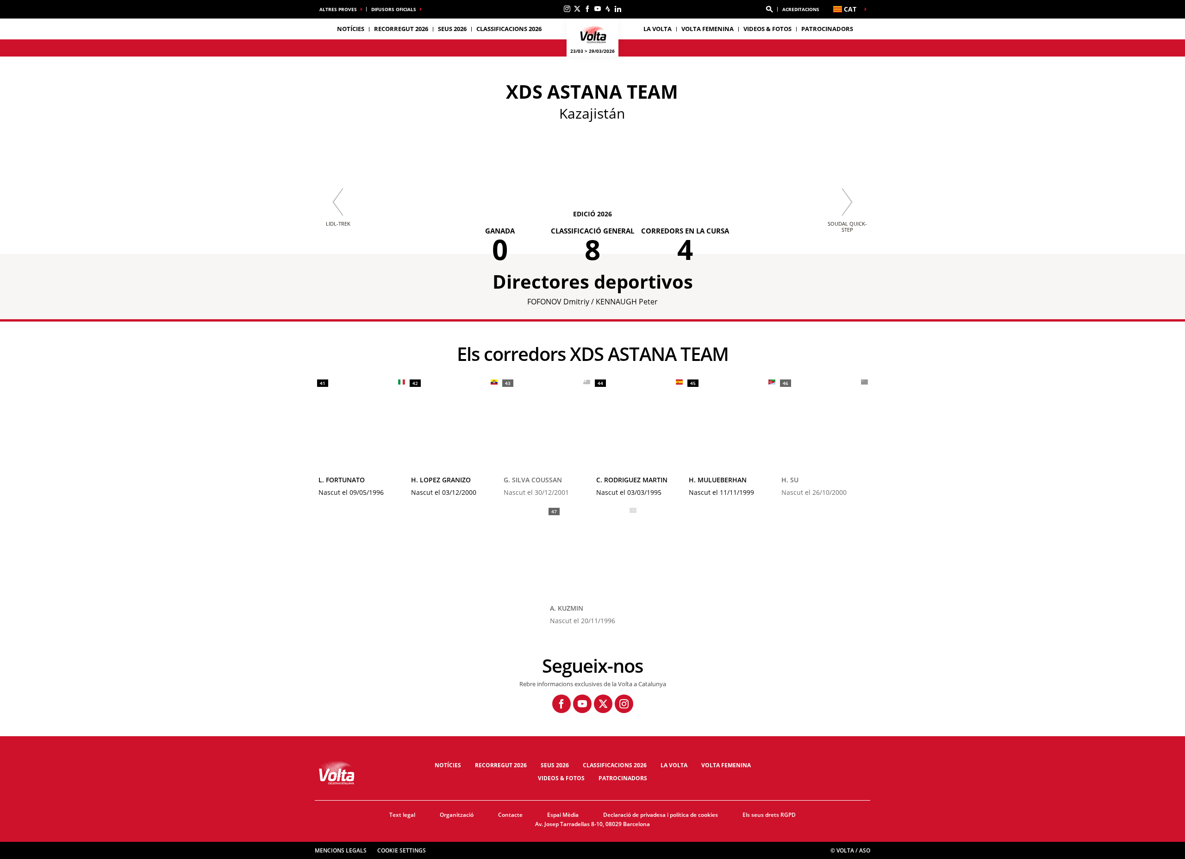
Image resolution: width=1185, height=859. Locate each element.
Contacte (510, 815)
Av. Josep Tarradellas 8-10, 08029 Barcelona (592, 824)
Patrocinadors (827, 29)
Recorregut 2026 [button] (401, 29)
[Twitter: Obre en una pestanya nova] (577, 9)
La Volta (674, 765)
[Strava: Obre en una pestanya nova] (608, 9)
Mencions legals (341, 850)
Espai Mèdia (563, 815)
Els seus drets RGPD (769, 815)
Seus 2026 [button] (452, 29)
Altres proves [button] (338, 9)
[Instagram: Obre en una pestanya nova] (567, 9)
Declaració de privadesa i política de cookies (660, 815)
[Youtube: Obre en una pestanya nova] (597, 9)
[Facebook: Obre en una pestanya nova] (587, 9)
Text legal (402, 815)
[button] (769, 9)
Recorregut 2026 (501, 765)
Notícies (350, 29)
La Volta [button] (657, 29)
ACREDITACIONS (800, 9)
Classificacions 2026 (509, 29)
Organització (457, 815)
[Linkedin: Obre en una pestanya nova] (618, 9)
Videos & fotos (767, 29)
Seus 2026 (555, 765)
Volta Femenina (707, 29)
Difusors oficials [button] (393, 9)
